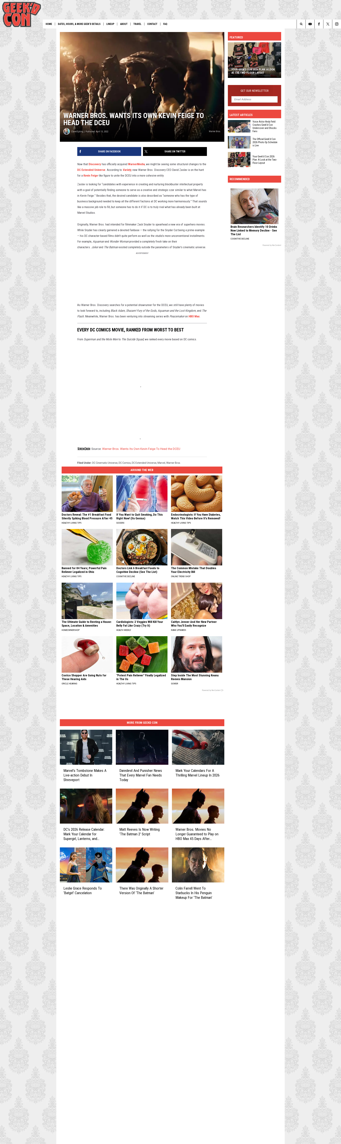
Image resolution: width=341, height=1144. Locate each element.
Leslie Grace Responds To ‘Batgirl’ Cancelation (82, 890)
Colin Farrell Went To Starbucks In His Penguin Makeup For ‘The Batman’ (193, 893)
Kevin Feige (90, 175)
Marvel (161, 462)
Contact (152, 24)
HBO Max (194, 316)
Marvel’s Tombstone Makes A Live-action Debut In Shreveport (84, 775)
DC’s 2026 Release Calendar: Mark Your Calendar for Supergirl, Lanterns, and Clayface (83, 834)
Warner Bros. (173, 462)
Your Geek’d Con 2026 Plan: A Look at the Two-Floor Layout (265, 159)
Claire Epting (77, 131)
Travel (137, 24)
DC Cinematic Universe (105, 462)
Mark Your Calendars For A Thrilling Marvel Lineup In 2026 (197, 772)
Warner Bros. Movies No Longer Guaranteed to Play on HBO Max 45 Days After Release (196, 834)
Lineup (110, 24)
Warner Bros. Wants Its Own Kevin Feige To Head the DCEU (141, 449)
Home (49, 24)
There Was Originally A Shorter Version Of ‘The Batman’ (141, 890)
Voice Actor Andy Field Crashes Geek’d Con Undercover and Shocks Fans (265, 126)
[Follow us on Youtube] (310, 24)
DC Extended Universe (91, 170)
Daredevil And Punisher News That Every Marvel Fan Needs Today (140, 775)
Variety (127, 170)
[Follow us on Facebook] (319, 24)
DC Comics (125, 462)
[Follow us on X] (327, 24)
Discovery (95, 164)
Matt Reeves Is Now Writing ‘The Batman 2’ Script (139, 831)
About (124, 24)
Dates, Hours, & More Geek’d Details (79, 24)
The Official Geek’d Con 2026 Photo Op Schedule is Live (265, 142)
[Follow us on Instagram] (336, 24)
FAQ (165, 24)
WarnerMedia (136, 164)
